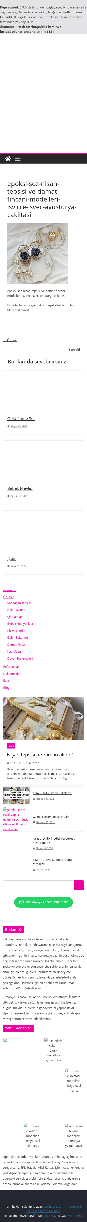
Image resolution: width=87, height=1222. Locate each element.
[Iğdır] (42, 513)
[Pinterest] (43, 319)
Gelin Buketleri (17, 637)
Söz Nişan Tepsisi (19, 603)
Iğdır (11, 558)
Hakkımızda (11, 674)
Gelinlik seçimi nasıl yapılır (51, 817)
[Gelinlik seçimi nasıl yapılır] (16, 819)
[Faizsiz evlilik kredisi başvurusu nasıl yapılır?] (16, 843)
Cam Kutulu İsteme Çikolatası (52, 793)
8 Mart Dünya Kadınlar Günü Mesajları (52, 862)
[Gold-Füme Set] (42, 373)
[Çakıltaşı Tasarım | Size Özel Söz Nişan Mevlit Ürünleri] (8, 159)
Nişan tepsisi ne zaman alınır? (40, 754)
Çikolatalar (14, 617)
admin (35, 762)
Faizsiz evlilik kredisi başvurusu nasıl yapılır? (54, 841)
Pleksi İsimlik (16, 631)
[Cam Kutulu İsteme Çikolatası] (16, 796)
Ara (78, 885)
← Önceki (10, 340)
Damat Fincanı (17, 644)
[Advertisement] (43, 107)
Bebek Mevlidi (20, 488)
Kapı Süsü (14, 651)
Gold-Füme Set (21, 418)
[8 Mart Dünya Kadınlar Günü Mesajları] (16, 864)
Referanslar (11, 667)
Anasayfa (9, 590)
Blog (6, 688)
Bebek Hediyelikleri (20, 623)
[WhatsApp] (58, 319)
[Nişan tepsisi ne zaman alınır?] (43, 718)
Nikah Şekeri (16, 610)
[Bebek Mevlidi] (42, 443)
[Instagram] (28, 319)
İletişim (8, 680)
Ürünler (8, 597)
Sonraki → (76, 349)
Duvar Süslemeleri (20, 658)
